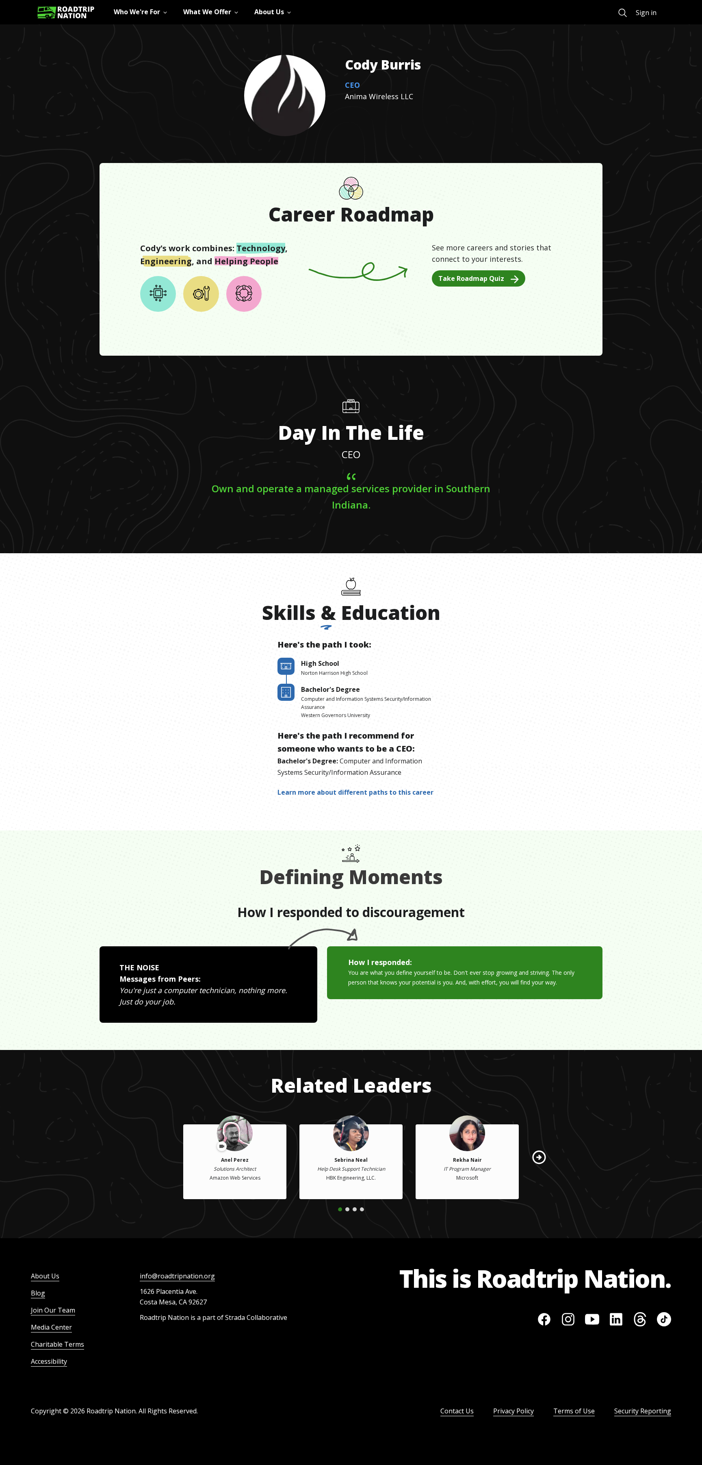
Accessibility (49, 1361)
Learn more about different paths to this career (355, 792)
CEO (352, 85)
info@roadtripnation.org (177, 1276)
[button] (539, 1157)
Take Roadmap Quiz (471, 278)
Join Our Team (53, 1310)
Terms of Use (574, 1410)
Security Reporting (642, 1410)
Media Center (51, 1327)
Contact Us (457, 1410)
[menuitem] (623, 13)
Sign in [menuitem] (646, 12)
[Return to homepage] (65, 12)
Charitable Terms (57, 1344)
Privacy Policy (513, 1410)
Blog (38, 1293)
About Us (45, 1276)
